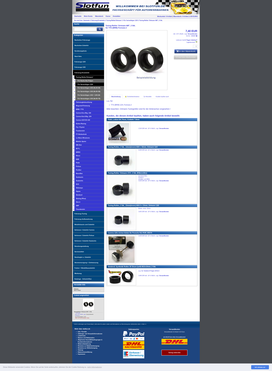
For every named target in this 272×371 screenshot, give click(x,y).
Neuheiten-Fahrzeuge (82, 40)
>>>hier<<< (143, 324)
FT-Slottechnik (81, 134)
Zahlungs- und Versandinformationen (90, 334)
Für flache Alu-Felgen (85, 81)
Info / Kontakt (82, 331)
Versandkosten (90, 314)
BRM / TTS (80, 109)
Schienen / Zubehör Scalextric (85, 241)
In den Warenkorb (187, 51)
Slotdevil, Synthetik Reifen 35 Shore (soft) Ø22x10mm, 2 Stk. (132, 267)
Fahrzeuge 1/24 (80, 62)
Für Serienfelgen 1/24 (131, 20)
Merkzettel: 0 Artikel (164, 16)
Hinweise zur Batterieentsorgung (88, 346)
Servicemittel (79, 251)
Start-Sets (78, 56)
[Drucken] (196, 36)
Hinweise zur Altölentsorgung (87, 348)
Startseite (86, 20)
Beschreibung (116, 96)
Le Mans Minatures (83, 138)
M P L (78, 148)
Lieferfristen (82, 336)
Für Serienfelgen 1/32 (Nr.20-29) (89, 88)
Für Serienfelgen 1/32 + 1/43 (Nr (89, 95)
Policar (78, 166)
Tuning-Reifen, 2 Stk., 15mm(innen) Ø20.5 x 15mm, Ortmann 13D (133, 205)
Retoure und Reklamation (86, 338)
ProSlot (78, 170)
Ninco (78, 155)
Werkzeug (78, 273)
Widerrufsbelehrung (84, 344)
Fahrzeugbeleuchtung (84, 102)
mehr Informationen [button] (94, 367)
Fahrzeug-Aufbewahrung (83, 219)
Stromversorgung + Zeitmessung (86, 262)
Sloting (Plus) (81, 198)
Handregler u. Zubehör (82, 257)
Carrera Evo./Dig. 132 (83, 113)
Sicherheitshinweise (133, 96)
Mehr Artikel (77, 290)
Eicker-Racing (81, 123)
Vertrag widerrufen (174, 352)
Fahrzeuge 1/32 (80, 67)
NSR (77, 159)
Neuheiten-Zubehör (81, 45)
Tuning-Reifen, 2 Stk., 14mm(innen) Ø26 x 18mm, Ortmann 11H (133, 147)
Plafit (78, 163)
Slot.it (78, 202)
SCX (77, 184)
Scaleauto (79, 177)
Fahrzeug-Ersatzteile (98, 20)
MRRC (78, 152)
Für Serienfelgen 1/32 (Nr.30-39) (89, 91)
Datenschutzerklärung (85, 352)
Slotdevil (79, 195)
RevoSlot (79, 173)
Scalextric (79, 181)
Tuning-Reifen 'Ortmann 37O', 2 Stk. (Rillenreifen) (127, 173)
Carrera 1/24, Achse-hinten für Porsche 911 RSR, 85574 (130, 233)
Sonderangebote (80, 51)
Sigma (78, 191)
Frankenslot (80, 131)
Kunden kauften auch (162, 96)
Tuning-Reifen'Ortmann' (114, 20)
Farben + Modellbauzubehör (84, 268)
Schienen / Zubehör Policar (84, 235)
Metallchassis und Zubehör (84, 224)
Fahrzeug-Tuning (80, 214)
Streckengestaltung (81, 246)
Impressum (81, 354)
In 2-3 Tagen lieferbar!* (190, 40)
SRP (77, 205)
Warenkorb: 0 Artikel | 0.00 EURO (185, 16)
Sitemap (80, 350)
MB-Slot (79, 145)
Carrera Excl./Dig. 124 (83, 116)
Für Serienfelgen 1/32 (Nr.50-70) (89, 98)
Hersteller (148, 96)
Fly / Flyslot (80, 127)
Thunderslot (80, 209)
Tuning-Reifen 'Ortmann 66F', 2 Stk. (151, 20)
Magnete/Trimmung (83, 106)
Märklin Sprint (81, 141)
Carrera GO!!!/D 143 (83, 120)
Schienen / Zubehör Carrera (84, 230)
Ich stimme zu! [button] (260, 367)
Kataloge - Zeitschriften (83, 279)
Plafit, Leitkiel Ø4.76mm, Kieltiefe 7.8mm (124, 119)
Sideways (79, 188)
